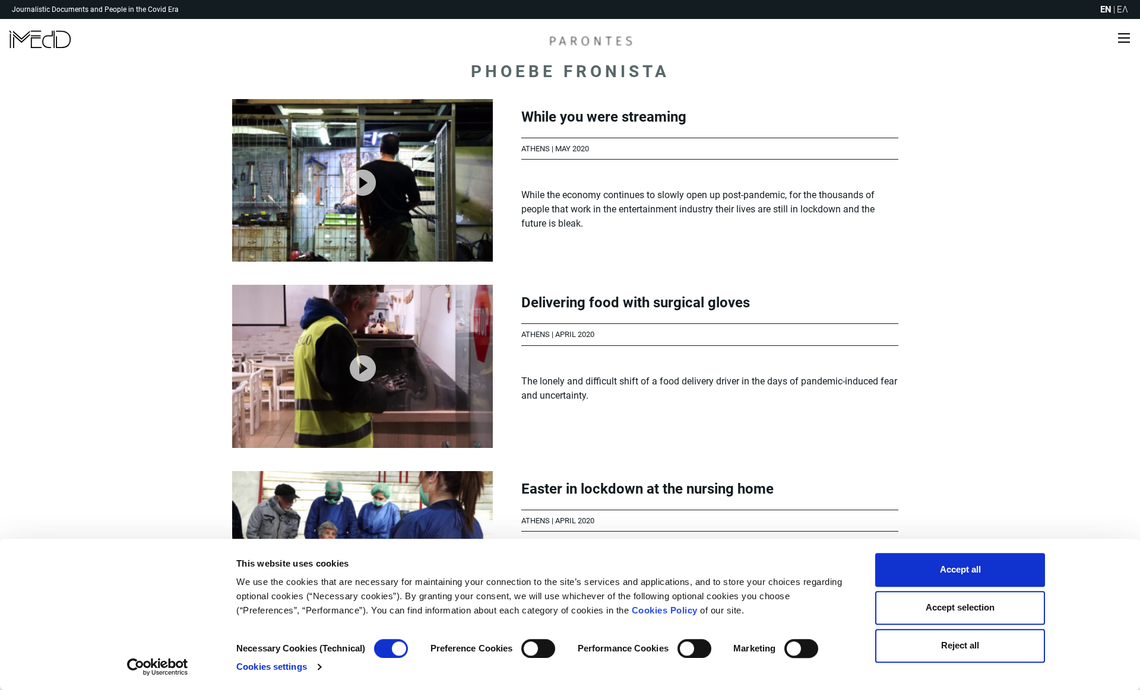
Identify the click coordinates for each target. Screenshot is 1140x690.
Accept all (960, 569)
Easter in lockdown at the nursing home (647, 489)
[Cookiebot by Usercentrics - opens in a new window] (158, 667)
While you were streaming (603, 117)
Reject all (960, 645)
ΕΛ (1122, 9)
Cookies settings (271, 667)
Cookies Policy (665, 610)
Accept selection (960, 607)
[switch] (538, 648)
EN (1106, 9)
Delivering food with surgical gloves (635, 302)
